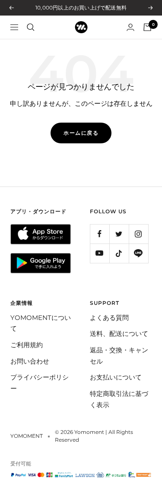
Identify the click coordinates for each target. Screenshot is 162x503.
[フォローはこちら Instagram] (138, 234)
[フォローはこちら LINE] (138, 253)
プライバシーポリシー (39, 382)
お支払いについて (116, 377)
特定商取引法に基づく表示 (119, 399)
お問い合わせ (29, 361)
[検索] (31, 27)
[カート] (147, 27)
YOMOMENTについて (40, 323)
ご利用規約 (26, 345)
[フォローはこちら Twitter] (119, 234)
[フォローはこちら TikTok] (119, 253)
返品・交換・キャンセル (119, 355)
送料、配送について (119, 333)
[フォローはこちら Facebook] (99, 234)
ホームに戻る (81, 133)
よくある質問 (109, 317)
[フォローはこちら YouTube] (99, 253)
